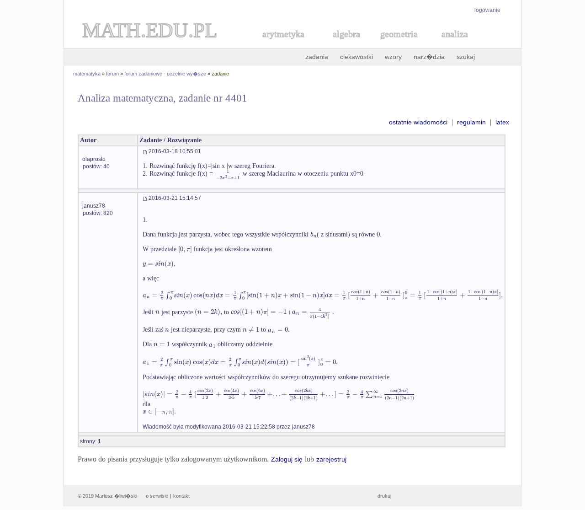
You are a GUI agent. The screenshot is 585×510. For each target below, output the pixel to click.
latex (502, 122)
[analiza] (455, 44)
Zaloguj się (287, 459)
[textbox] (228, 173)
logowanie (487, 10)
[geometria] (396, 44)
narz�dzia (429, 56)
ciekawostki (356, 56)
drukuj (384, 496)
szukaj (466, 56)
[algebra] (342, 44)
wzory (393, 56)
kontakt (181, 496)
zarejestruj (331, 459)
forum (112, 73)
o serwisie (157, 496)
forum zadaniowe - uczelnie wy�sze (165, 73)
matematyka (87, 73)
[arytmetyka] (283, 44)
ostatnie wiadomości (418, 122)
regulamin (471, 122)
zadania (316, 56)
